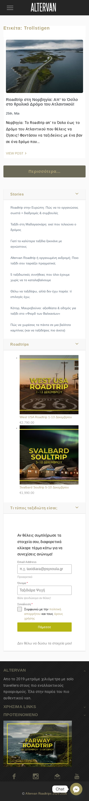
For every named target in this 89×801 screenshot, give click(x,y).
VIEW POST (15, 153)
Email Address (27, 562)
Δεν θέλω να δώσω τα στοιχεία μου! (44, 643)
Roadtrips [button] (19, 344)
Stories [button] (17, 194)
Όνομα (22, 583)
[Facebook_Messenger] (76, 789)
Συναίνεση (25, 604)
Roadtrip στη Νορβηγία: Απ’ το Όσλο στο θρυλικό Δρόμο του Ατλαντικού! (42, 101)
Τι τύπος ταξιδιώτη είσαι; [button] (34, 508)
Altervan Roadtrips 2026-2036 (46, 793)
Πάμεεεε (44, 627)
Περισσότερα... (44, 171)
